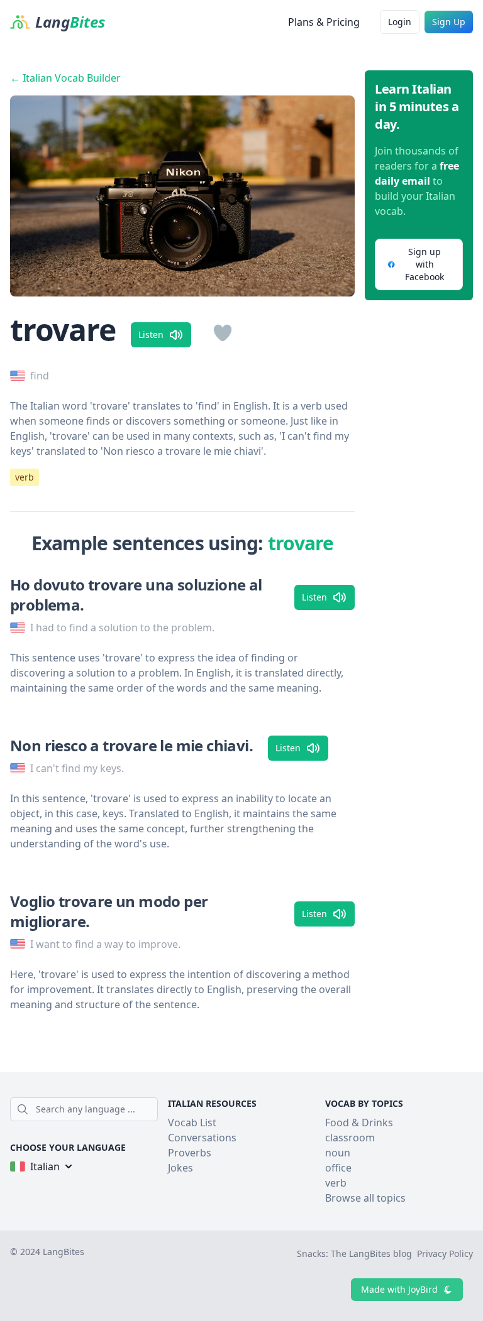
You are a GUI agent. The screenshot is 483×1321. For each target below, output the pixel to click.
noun (337, 1153)
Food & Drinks (359, 1122)
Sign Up (448, 22)
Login (399, 22)
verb (24, 477)
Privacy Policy (445, 1253)
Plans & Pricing (324, 22)
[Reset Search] (154, 1109)
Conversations (202, 1137)
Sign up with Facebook (424, 264)
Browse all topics (365, 1198)
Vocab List (192, 1122)
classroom (350, 1137)
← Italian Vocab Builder (65, 78)
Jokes (180, 1168)
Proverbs (189, 1153)
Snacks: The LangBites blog (354, 1253)
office (338, 1168)
